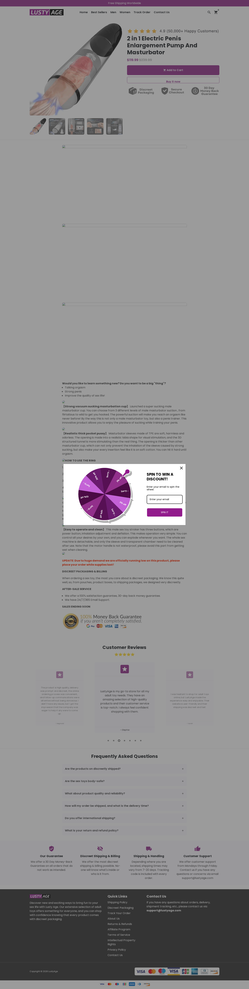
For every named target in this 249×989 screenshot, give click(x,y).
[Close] (181, 468)
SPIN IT (164, 512)
